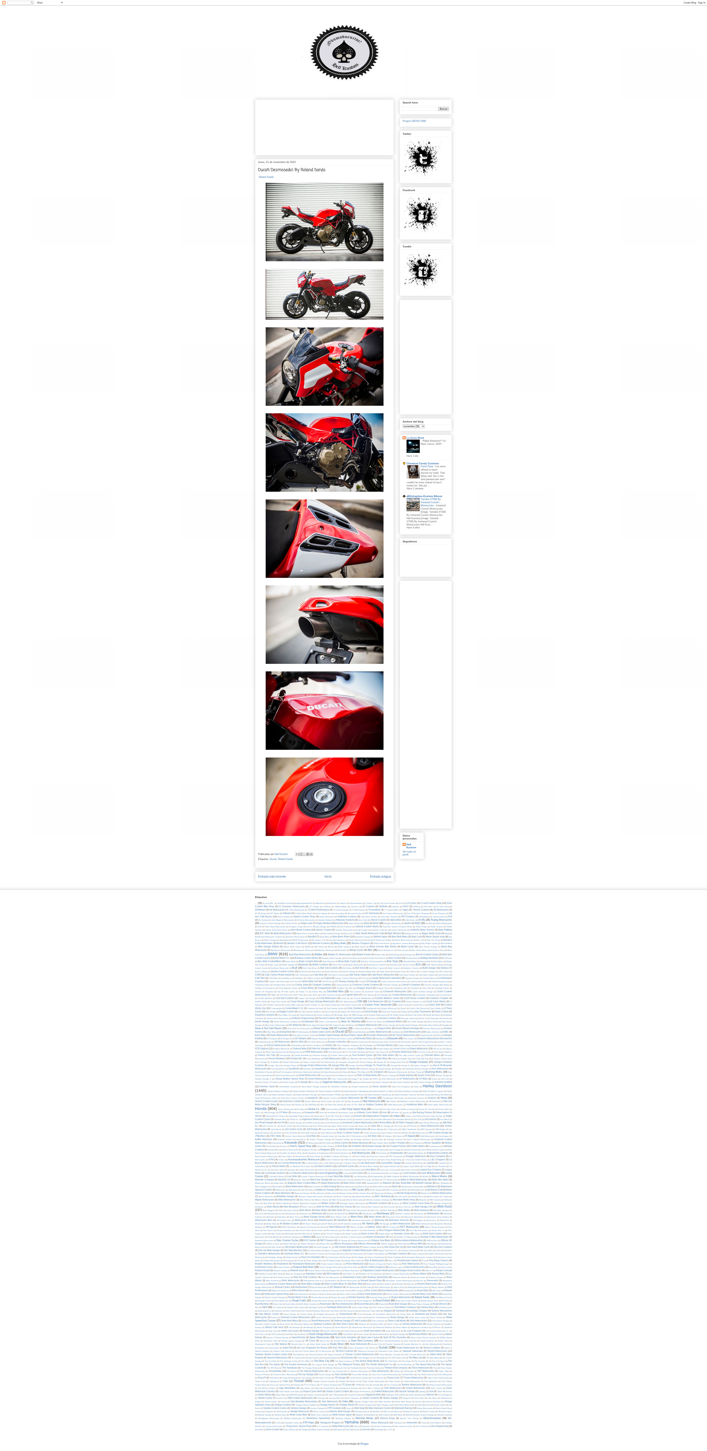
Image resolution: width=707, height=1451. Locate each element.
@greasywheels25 (304, 903)
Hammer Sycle (267, 1086)
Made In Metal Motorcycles (414, 1179)
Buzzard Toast (399, 972)
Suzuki (383, 1347)
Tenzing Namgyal (330, 1358)
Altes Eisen (410, 920)
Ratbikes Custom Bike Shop (270, 1274)
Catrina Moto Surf (309, 981)
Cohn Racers (367, 995)
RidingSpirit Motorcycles (418, 1287)
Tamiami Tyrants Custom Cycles (271, 1354)
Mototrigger (418, 1220)
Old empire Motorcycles (296, 1247)
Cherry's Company (411, 984)
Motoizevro (418, 1214)
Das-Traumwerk (423, 1011)
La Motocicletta (312, 1163)
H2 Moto (315, 1082)
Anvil (375, 923)
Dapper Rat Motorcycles (351, 1012)
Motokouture (433, 1213)
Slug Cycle (273, 1331)
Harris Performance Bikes (266, 1098)
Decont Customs (327, 1018)
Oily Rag (430, 1244)
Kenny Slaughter (432, 1143)
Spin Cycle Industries (346, 1337)
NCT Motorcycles (409, 1226)
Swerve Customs (431, 1347)
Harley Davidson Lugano (432, 1091)
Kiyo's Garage (394, 1150)
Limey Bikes (370, 1169)
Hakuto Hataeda (382, 1082)
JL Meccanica (392, 1129)
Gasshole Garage (367, 1069)
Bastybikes (284, 940)
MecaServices (319, 1193)
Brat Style (392, 961)
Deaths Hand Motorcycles (278, 1018)
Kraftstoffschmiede (415, 1153)
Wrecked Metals (364, 1418)
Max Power (344, 1190)
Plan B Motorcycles (374, 1260)
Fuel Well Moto (352, 1059)
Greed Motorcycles (317, 1078)
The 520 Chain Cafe (396, 1358)
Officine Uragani (387, 1244)
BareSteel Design (362, 937)
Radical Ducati (262, 1270)
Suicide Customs (393, 1344)
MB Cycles (358, 1189)
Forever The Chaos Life (379, 1052)
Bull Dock (360, 968)
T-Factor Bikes (309, 1351)
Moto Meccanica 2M (287, 1210)
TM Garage (409, 1371)
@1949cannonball (285, 903)
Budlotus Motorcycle (280, 968)
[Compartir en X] (304, 854)
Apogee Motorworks (392, 923)
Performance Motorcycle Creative (418, 1257)
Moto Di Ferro (323, 1206)
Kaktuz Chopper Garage (320, 1139)
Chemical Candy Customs (423, 463)
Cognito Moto (351, 995)
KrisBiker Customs (331, 1156)
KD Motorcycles (312, 1143)
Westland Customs (411, 1412)
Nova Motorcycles (332, 1237)
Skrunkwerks (294, 1327)
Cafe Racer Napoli (358, 974)
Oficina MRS (416, 1243)
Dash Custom (442, 1011)
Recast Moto (438, 1273)
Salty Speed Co (264, 1311)
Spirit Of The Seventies (394, 1337)
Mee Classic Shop (363, 1193)
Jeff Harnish (412, 1126)
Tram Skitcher (378, 1378)
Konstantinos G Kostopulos (317, 1153)
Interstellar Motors (403, 1119)
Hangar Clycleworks (360, 1087)
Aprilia (407, 923)
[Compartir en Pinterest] (311, 854)
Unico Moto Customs (371, 1388)
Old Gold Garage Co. (323, 1247)
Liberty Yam (323, 1170)
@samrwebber (356, 903)
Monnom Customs (378, 1203)
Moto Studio (404, 1210)
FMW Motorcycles (314, 1052)
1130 (401, 903)
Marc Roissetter (442, 1183)
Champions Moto (262, 985)
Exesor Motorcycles (277, 1045)
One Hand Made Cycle (418, 1247)
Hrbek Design (270, 1113)
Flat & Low (437, 1049)
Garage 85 (381, 1062)
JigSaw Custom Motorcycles (353, 1129)
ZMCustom (337, 1430)
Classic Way (317, 992)
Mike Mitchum (305, 1200)
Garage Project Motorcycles (314, 1065)
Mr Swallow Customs (350, 1224)
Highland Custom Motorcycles (412, 1101)
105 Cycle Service (387, 903)
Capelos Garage (412, 978)
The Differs (305, 1361)
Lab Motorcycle (368, 1163)
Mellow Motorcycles (442, 1193)
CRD (359, 1001)
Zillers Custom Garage (320, 1430)
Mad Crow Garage (319, 1179)
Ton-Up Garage (306, 1374)
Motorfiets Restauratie (361, 1220)
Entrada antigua (380, 876)
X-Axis (278, 1423)
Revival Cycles (282, 1287)
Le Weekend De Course (300, 1166)
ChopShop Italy (400, 988)
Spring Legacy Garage (291, 1341)
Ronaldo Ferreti (264, 1301)
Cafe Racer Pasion (407, 975)
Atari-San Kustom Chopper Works (397, 927)
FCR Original (261, 1048)
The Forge (406, 1361)
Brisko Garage (288, 965)
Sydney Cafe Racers (282, 1351)
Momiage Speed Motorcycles (352, 1203)
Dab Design (271, 1012)
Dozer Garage (321, 1028)
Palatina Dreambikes (376, 1254)
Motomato (281, 1217)
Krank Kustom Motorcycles (266, 1156)
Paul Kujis (346, 1257)
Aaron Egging (322, 913)
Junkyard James (327, 1136)
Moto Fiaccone (404, 1207)
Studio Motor (337, 1344)
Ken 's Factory (398, 1143)
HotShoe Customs (408, 1109)
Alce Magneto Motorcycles (283, 920)
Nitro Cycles (276, 1234)
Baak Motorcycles (282, 933)
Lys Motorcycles (360, 1176)
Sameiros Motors (319, 1311)
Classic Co (303, 992)
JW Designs (387, 1136)
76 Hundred (374, 909)
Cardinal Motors (429, 978)
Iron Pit (280, 1122)
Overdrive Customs (316, 1254)
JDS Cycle (398, 1126)
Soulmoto (302, 1334)
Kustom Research (333, 1160)
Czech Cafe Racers (418, 1008)
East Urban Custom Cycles (303, 1035)
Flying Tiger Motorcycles (276, 1052)
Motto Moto (271, 1224)
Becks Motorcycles (357, 940)
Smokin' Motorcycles (332, 1331)
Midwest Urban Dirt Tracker (437, 1196)
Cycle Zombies (354, 1008)
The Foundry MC (421, 1361)
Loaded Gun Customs (430, 1169)
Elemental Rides (364, 1038)
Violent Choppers (365, 1405)
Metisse (329, 1196)
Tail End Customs (344, 1351)
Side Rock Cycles (345, 1324)
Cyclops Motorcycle (388, 1008)
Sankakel (400, 1310)
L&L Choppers (438, 1159)
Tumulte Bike (378, 1385)
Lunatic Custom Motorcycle (312, 1176)
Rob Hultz (436, 1291)
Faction (329, 1045)
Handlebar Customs (339, 1087)
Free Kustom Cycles (362, 1055)
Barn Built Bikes (400, 936)
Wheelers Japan (445, 1412)
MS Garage (384, 1224)
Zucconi (367, 1429)
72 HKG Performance (318, 909)
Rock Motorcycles (329, 1294)
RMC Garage (357, 1291)
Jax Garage (385, 1126)
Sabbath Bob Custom (295, 1307)
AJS (450, 916)
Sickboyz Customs (322, 1324)
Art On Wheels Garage (316, 927)
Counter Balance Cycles (387, 998)
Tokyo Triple (444, 1371)
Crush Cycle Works (436, 1001)
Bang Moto (324, 937)
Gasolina (307, 1069)
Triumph (299, 1381)
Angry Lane (306, 923)
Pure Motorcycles (410, 1263)
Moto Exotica (389, 1207)
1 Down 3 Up (371, 903)
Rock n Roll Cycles (348, 1294)
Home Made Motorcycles (438, 1105)
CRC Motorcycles (346, 1002)
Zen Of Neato (422, 1426)
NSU (391, 1237)
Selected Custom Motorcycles (295, 1317)
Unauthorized (329, 1388)
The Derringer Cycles (289, 1361)
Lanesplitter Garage (391, 1163)
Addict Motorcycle (326, 917)
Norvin (319, 1237)
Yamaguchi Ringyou (330, 1422)
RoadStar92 (408, 1291)
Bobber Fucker (363, 954)
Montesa (395, 1203)
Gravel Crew (424, 1075)
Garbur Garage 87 (421, 1065)
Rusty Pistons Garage (420, 1304)
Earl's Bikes (261, 1035)
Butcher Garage (349, 972)
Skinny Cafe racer (274, 1327)
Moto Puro (375, 1210)
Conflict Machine (265, 998)
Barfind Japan (381, 936)
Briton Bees (338, 965)
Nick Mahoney (332, 1230)
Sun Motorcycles (432, 1344)
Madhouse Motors (262, 1183)
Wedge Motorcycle (300, 1411)
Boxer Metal (290, 961)
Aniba (366, 923)
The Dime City (321, 1361)
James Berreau (302, 1126)
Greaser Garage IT (263, 1079)
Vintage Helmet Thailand (306, 1405)
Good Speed (326, 1075)
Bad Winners (394, 933)
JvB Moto (372, 1136)
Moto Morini (305, 1210)
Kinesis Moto (273, 1150)
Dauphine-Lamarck (264, 1015)
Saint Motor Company (405, 1307)
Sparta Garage (398, 1334)
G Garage (262, 1062)
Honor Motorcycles (286, 1109)
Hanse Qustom (379, 1086)
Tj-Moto (397, 1371)
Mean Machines (283, 1193)
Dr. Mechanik (358, 1028)
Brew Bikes (438, 961)
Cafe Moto (318, 974)
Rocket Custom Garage (275, 1297)
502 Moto (428, 907)
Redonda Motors (400, 1277)
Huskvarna (296, 1113)
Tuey (367, 1385)
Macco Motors (439, 1176)
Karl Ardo (379, 1139)
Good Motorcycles (308, 1075)
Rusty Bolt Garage (398, 1304)
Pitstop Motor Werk (352, 1261)
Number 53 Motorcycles (407, 1237)
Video (345, 1401)
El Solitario (301, 1038)
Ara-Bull (429, 923)
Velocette (321, 1398)
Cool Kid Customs (285, 998)
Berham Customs (321, 943)
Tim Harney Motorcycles (312, 1371)
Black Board (360, 947)
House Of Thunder (427, 1109)
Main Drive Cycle (352, 1183)
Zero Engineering (440, 1426)
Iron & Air (418, 1119)
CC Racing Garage (344, 981)
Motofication (368, 1214)
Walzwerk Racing (403, 1408)
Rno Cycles (372, 1290)
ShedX (305, 1321)
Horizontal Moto (332, 1109)
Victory (283, 1402)
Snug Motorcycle (393, 1331)
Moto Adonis (273, 1206)
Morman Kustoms (441, 1203)
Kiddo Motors (418, 1146)
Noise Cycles (367, 1233)
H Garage (303, 1082)
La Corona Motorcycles (289, 1163)
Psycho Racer (392, 1264)
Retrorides (399, 1284)
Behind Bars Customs (403, 940)
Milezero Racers (321, 1200)
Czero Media (435, 1008)
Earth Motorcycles (279, 1035)
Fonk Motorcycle (335, 1052)
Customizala (276, 1008)
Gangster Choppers (347, 1062)
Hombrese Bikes (415, 1104)
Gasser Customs (347, 1068)
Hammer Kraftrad (443, 1082)
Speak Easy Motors (418, 1334)
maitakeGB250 (373, 1183)
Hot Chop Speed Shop (354, 1109)
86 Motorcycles (441, 909)
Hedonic (432, 1098)
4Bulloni (395, 907)
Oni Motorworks (314, 1250)
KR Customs (381, 1153)
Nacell (323, 1227)
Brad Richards (329, 961)
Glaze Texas (416, 1072)
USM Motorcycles (296, 1395)
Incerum (358, 1116)
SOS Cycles (276, 1334)
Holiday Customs (374, 1104)
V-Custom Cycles (354, 1395)
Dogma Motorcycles (368, 1025)
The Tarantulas (289, 1368)
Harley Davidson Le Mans (383, 1091)
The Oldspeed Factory (349, 1364)
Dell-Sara (372, 1018)
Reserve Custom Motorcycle (283, 1284)
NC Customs (391, 1227)
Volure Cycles (439, 1405)
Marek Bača (277, 1187)
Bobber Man (380, 955)
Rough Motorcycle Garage (323, 1301)
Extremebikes (296, 1045)
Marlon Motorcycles (380, 1187)
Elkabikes (380, 1039)
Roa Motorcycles (389, 1290)
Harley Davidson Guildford (330, 1091)
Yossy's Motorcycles (274, 1426)
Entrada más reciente (272, 876)
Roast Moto (422, 1290)
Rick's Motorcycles (382, 1287)
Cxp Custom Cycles (335, 1008)
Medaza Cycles (345, 1193)
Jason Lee (362, 1126)
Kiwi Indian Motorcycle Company (371, 1150)
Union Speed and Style (289, 1391)
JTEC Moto (275, 1136)
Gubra (434, 1079)
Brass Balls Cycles (347, 961)
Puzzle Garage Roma (328, 1267)
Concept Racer (445, 995)
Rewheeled (301, 1287)
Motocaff (341, 1214)
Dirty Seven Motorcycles (275, 1025)
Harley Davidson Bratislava (304, 1091)
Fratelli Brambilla (301, 1055)
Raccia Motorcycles (415, 1267)
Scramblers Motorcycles (386, 1314)
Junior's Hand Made (293, 1136)
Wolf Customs (384, 1415)
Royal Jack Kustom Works (406, 1301)
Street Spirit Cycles (318, 1344)
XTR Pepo (308, 1422)
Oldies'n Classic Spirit (372, 1247)
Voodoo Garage (298, 1408)
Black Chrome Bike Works (383, 946)
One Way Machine (293, 1250)
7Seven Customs (421, 909)
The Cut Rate (271, 1361)
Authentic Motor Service (422, 930)
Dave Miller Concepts (287, 1015)
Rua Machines (262, 1304)
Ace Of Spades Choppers (418, 913)
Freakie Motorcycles (339, 1055)
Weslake (376, 1412)
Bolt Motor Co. (282, 958)
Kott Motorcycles (361, 1152)
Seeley (274, 1317)
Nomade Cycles (402, 1233)
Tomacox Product (262, 1374)
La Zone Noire (415, 437)
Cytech (403, 1008)
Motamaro (259, 1207)
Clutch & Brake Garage (422, 992)
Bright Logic (273, 965)
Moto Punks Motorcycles (356, 1210)
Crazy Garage (297, 1001)
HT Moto (283, 1112)
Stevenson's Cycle (263, 1344)
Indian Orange (436, 1116)
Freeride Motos (432, 1055)
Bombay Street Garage (332, 958)
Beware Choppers (361, 943)
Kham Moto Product (325, 1146)
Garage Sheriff (355, 1065)
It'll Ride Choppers (405, 1122)
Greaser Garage (442, 1075)
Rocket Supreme (357, 1297)
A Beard (287, 913)
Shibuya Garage (342, 1320)
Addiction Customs (347, 916)
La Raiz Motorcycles (330, 1163)
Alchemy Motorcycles (306, 920)
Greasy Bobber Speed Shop (289, 1078)
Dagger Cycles (286, 1011)
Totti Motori (274, 1378)
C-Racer (412, 972)
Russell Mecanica (366, 1304)
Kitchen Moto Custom (345, 1150)
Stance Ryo (325, 1341)
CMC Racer (284, 995)
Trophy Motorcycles (412, 1381)
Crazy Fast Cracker (279, 1002)
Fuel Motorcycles (332, 1058)
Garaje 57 (406, 1065)
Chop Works (307, 988)
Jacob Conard (286, 1126)
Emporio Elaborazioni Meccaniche (435, 1038)
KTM (271, 1159)
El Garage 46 (286, 1039)
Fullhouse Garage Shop (401, 1059)
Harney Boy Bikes (441, 1095)
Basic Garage (270, 940)
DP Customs (341, 1028)
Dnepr (351, 1025)
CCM (360, 981)
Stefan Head (443, 1341)
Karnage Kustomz (395, 1139)
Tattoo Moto (436, 1354)
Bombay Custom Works (306, 958)
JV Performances (356, 1136)
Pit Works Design (333, 1261)
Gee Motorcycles (440, 1068)
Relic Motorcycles (291, 1280)
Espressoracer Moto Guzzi (383, 1042)
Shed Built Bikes (289, 1320)
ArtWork (333, 927)
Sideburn (362, 1324)
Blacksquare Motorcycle (304, 950)
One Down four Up (393, 1247)
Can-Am (365, 978)
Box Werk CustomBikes (269, 961)
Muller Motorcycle (423, 1224)
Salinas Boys (427, 1307)
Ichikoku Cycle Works (368, 1112)
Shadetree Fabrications (376, 1317)
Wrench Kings (387, 1418)
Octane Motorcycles (359, 1240)
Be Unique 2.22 (319, 940)
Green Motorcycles (339, 1079)
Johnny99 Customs (309, 1133)
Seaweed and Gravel (426, 1314)
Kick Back (343, 1146)
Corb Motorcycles (328, 998)
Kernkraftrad (271, 1146)
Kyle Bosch (372, 1160)
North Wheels (273, 1237)
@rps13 (343, 903)
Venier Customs (371, 1398)
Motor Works (375, 1217)
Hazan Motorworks (350, 1098)
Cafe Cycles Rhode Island (278, 974)
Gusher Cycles (288, 1082)
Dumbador (396, 1032)
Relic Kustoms (272, 1281)
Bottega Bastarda (429, 958)
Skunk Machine (341, 1327)
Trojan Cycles (394, 1381)
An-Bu (421, 919)
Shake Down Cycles (417, 1317)
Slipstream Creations (419, 1327)
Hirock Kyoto (285, 1105)
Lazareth (442, 1163)
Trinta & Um (260, 1381)
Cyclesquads (371, 1008)
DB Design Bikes (341, 1015)
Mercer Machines (265, 1196)
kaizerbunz (301, 1139)
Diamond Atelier (394, 1021)
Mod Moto (267, 1203)
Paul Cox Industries (311, 1257)
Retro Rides (372, 1284)
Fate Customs (428, 1045)
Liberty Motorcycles (307, 1170)
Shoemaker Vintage (440, 1321)
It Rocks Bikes (385, 1122)
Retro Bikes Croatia (311, 1284)
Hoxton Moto (443, 1109)
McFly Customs (392, 1190)
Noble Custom (351, 1234)
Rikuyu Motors (438, 1287)
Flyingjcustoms (295, 1052)
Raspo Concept (444, 1270)
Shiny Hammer (378, 1321)
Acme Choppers (439, 913)
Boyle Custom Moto (309, 961)
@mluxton (332, 903)
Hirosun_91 (300, 1105)
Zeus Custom (272, 1429)
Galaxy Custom (309, 1062)
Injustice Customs (363, 1119)
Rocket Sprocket (338, 1297)
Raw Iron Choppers (294, 1274)
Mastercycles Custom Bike (412, 1187)
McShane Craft (435, 1189)
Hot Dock (375, 1109)
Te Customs (296, 1358)
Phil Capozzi (288, 1261)
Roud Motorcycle (282, 1301)
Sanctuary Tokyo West (370, 1311)
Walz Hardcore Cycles (379, 1408)
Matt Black (293, 1190)
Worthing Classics (343, 1418)
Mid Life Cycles (401, 1196)
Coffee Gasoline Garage (331, 995)
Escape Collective (337, 1041)
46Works (383, 906)
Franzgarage (285, 1055)
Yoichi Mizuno (436, 1423)
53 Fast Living (442, 907)
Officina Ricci (432, 1240)
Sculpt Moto (405, 1314)
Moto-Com (259, 1214)
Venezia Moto (335, 1398)
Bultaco (445, 968)
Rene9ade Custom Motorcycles (399, 1281)
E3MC (445, 1032)
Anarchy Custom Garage (270, 923)
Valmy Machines (415, 1395)
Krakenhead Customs (438, 1153)
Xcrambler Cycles (291, 1423)
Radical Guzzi (297, 1270)
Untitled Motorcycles (384, 1391)
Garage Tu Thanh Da (375, 1065)
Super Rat (288, 1347)
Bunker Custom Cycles (282, 971)
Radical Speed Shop (317, 1270)
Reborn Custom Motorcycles (397, 1274)
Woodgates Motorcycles (268, 1418)
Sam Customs (292, 1311)
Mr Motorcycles (331, 1224)
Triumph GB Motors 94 (348, 1381)
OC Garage (343, 1240)
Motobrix (330, 1214)
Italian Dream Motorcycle (428, 1123)
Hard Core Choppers (401, 1087)
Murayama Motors (441, 1224)
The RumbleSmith (404, 1365)
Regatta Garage (436, 1277)
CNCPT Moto (298, 995)
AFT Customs (408, 916)
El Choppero (272, 1039)
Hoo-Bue (301, 1109)
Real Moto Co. (349, 1274)
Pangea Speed (417, 1254)
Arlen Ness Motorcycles (275, 927)
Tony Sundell (341, 1374)
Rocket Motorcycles (320, 1297)
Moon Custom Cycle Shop (416, 1203)
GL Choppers (377, 1072)
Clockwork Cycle (372, 992)
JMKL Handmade (409, 1129)
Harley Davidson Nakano (282, 1095)
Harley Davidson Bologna (278, 1091)
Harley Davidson (437, 1086)
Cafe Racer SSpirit (426, 975)
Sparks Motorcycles (380, 1334)
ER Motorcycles (283, 1041)
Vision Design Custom (385, 1405)
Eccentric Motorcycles (378, 1035)
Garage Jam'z (274, 1065)
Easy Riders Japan (353, 1035)
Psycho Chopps (376, 1264)
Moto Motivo (321, 1210)
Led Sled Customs (323, 1166)
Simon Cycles (393, 1324)
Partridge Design (275, 1257)
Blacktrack (342, 950)
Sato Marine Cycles (269, 1314)
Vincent (418, 1402)
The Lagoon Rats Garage (323, 1365)
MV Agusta (271, 1227)
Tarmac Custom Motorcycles (359, 1354)
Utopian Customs (314, 1395)
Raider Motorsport (351, 1270)
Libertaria (291, 1170)
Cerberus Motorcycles (419, 981)
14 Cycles (411, 903)
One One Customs (443, 1247)
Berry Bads (340, 943)
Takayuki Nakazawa (412, 1351)
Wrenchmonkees (432, 1418)
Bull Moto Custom (376, 968)
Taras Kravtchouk (316, 1354)
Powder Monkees (264, 1263)
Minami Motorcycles (354, 1200)
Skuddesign (308, 1327)
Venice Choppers (351, 1398)
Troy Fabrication (431, 1381)
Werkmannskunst (362, 1412)
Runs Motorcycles (344, 1304)
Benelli (279, 943)
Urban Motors (264, 1394)
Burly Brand (317, 972)
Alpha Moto (395, 920)
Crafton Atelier (261, 1002)
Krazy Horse (315, 1156)
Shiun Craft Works (397, 1320)
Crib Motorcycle (376, 1001)
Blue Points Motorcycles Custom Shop (427, 950)
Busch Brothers (331, 972)
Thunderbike (275, 1371)
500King (416, 907)
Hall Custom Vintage (422, 1082)
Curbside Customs (274, 1005)
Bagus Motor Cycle (431, 933)
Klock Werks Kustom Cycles (433, 1150)
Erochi (322, 1042)
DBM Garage (357, 1015)
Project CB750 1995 (414, 120)
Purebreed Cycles (264, 1267)
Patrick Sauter (292, 1257)
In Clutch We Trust (331, 1116)
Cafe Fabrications (302, 975)
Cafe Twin (260, 978)
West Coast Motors (391, 1412)
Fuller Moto (381, 1058)
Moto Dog (360, 1207)
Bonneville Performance (375, 958)
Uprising (422, 1391)
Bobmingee (408, 955)
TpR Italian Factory (323, 1378)
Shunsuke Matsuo (302, 1324)
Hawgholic (313, 1098)
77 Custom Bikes (391, 910)
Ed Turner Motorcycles (404, 1035)
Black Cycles (407, 946)
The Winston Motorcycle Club (334, 1368)
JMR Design (440, 1129)
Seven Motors (322, 1317)
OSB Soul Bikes (426, 1250)
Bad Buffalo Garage (331, 933)
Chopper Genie (383, 988)
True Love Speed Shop (280, 1385)
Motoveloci (444, 1220)
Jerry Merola (276, 1129)
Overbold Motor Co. (294, 1253)
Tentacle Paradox (312, 1358)
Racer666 (433, 1267)
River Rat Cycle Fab (340, 1291)
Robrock (315, 1294)
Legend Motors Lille (391, 1166)
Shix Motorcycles (418, 1320)
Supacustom (273, 1348)
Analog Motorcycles (441, 919)
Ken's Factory (415, 1143)
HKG (322, 1105)
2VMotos (327, 907)
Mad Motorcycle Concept (343, 1180)
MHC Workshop (383, 1196)
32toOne (354, 907)
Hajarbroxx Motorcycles (362, 1082)
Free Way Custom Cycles (410, 1055)
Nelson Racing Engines (435, 1227)
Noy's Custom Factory (353, 1237)
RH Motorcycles (353, 1287)
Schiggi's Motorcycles (326, 1314)
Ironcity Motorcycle (331, 1123)
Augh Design (362, 930)
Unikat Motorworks (415, 1388)
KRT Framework (395, 1156)
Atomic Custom (323, 930)
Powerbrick (282, 1263)
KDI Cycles (326, 1143)
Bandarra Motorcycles (295, 937)
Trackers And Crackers (359, 1378)
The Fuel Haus (438, 1361)
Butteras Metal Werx (367, 972)
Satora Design (290, 1314)
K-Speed (410, 1136)
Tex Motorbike (379, 1358)
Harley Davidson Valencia (405, 1095)
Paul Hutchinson (332, 1257)
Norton (306, 1236)
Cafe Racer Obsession (382, 974)
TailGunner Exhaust (365, 1351)
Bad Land (348, 933)
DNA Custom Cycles (336, 1025)
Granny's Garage (388, 1075)
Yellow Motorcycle (379, 1422)
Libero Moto (279, 1170)
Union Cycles (436, 1388)
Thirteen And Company (396, 1368)
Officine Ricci (324, 1244)
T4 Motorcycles (325, 1351)
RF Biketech (336, 1287)
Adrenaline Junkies (369, 917)
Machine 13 (284, 1179)
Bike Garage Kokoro (268, 946)
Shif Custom (361, 1320)
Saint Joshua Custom (381, 1307)
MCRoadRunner (417, 1190)
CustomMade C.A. (294, 1008)
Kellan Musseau (360, 1143)
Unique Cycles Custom (337, 1391)
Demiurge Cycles (407, 1018)
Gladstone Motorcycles (397, 1072)
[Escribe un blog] (301, 854)
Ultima (317, 1388)
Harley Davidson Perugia (306, 1095)
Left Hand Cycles (346, 1166)
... (256, 903)
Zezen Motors (289, 1430)
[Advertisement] (324, 126)
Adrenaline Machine (389, 917)
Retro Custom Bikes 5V (336, 1284)
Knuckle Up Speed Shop (291, 1153)
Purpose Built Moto (303, 1267)
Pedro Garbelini (394, 1257)
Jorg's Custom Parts (389, 1133)
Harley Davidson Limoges (408, 1091)
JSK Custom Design (438, 1132)
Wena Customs (319, 1412)
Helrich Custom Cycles (266, 1101)
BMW (272, 954)
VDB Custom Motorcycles (300, 1398)
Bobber (318, 954)
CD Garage (371, 981)
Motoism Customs (402, 1214)
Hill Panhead (434, 1101)
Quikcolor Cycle (395, 1267)
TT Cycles (346, 1384)
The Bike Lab (415, 1357)
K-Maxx (398, 1136)
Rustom (382, 1304)
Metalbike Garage (285, 1196)
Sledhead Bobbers (384, 1327)
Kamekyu (358, 1139)
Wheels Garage (264, 1415)
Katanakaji (276, 1143)
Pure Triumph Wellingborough (436, 1264)
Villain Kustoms (384, 1402)
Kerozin (283, 1146)
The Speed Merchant (426, 1364)
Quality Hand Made (349, 1267)
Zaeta (356, 1426)
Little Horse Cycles (408, 1170)
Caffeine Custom (314, 978)
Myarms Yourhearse (308, 1227)
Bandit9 (312, 936)
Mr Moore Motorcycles (312, 1224)
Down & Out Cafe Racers (268, 1028)
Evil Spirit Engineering (424, 1042)
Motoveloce (431, 1220)
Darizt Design (371, 1011)
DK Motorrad (295, 1025)
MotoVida (259, 1224)
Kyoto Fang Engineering (390, 1160)
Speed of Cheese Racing (277, 1337)
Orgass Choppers (331, 1250)
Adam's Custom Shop (304, 916)
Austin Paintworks (399, 930)
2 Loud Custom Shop (431, 903)
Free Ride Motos (385, 1055)
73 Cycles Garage (341, 910)
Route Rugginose (364, 1301)
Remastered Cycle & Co (314, 1281)
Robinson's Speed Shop (277, 1294)
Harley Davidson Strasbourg (379, 1095)
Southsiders (348, 1334)
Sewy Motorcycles (339, 1317)
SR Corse (310, 1340)
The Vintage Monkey (310, 1368)
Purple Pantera (283, 1267)
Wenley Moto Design (340, 1411)
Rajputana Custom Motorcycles (378, 1270)
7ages (405, 909)
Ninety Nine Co (438, 1230)
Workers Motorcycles (293, 1418)
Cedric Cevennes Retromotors (394, 981)
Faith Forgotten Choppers (348, 1045)
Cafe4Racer (286, 978)
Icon (385, 1112)
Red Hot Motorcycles (330, 1277)
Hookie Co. (314, 1109)
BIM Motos (319, 947)
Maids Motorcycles (330, 1183)
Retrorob (410, 1284)
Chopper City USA (345, 988)
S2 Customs (278, 1307)
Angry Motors (354, 923)
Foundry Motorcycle (402, 1052)
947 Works (274, 913)
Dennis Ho (422, 1018)
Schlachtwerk (346, 1314)
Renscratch (432, 1280)
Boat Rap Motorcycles (300, 954)
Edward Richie (426, 1035)
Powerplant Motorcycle (303, 1263)
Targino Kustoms (334, 1354)
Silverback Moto (377, 1324)
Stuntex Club (376, 1344)
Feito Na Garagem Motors (324, 1048)
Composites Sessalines (426, 995)
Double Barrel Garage (408, 1025)
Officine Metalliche (308, 1244)
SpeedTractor (298, 1337)
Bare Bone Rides (341, 936)
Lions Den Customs (388, 1170)
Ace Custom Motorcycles (393, 913)
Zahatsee (366, 1426)
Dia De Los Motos (374, 1022)
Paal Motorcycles (356, 1254)
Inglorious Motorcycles (313, 1119)
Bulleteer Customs (411, 968)
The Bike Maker (432, 1358)
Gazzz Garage (385, 1069)
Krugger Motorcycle (416, 1156)
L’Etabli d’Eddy (420, 1160)
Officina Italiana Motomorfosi (408, 1240)
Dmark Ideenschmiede (315, 1025)
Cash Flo (293, 981)
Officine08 (402, 1244)
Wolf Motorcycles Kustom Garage (420, 1415)
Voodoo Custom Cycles (275, 1408)
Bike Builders (446, 943)
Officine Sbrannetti (367, 1243)
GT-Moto (423, 1078)
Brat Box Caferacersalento (372, 961)
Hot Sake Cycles (390, 1109)
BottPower (447, 958)
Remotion (332, 1281)
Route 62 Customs (346, 1301)
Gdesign (398, 1069)
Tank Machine (299, 1354)
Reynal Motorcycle (319, 1287)
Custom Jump (403, 1005)
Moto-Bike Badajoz (441, 1210)
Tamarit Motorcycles (437, 1351)
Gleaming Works (433, 1071)
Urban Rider (280, 1395)
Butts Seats (385, 972)
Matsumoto (280, 1190)
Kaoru (368, 1139)
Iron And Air (430, 1119)
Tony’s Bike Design (360, 1374)
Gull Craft (445, 1079)
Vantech (280, 1398)
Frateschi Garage (319, 1055)
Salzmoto (278, 1311)
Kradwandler (396, 1153)
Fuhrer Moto (367, 1059)
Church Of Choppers (264, 992)
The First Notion (391, 1361)
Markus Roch (363, 1187)
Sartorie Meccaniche (441, 1310)
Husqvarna (310, 1112)
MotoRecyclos (326, 1220)
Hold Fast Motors (335, 1105)
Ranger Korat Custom (410, 1270)
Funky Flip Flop (422, 1059)
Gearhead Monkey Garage (416, 1069)
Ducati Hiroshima (359, 1032)
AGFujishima (424, 917)
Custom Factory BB (352, 1005)
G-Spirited (275, 1062)
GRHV (375, 1079)
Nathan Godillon (357, 1227)
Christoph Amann (442, 988)
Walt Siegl (359, 1408)
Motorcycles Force (304, 1220)
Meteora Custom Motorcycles (310, 1196)
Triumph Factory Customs (324, 1381)
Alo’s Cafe (362, 920)
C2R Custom (443, 972)
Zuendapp (378, 1430)
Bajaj (447, 933)
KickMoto (356, 1146)
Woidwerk (371, 1415)
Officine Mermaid (290, 1244)
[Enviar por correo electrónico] (297, 854)
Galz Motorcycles (328, 1062)
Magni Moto (279, 1183)
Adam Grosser (284, 917)
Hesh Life (340, 1101)
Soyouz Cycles (363, 1334)
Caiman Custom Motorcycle (346, 978)
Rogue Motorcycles (401, 1297)
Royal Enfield (383, 1300)
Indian (396, 1115)
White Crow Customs (320, 1415)
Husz (322, 1113)
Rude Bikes (291, 1304)
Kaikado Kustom (285, 1139)
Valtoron (430, 1394)
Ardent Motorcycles (444, 923)
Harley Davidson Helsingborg (356, 1091)
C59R (258, 974)
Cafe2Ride (273, 978)
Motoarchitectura (274, 1214)
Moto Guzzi (444, 1206)
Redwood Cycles (418, 1277)
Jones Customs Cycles (348, 1132)
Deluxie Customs (387, 1018)
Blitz (370, 950)
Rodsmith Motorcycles (379, 1297)
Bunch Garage (261, 972)
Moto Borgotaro (291, 1206)
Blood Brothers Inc (386, 950)
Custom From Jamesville (378, 1004)
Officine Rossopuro (343, 1243)
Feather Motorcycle (281, 1049)
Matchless (432, 1186)
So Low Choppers (413, 1331)
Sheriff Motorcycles (320, 1320)
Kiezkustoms (434, 1146)
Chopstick (414, 988)
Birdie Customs (344, 947)
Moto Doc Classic (343, 1206)
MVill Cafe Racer (289, 1227)
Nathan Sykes (375, 1227)
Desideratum (308, 1021)
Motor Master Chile (338, 1217)
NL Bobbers (315, 1234)
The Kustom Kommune (296, 1364)
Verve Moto (419, 1398)
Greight (366, 1079)
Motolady (270, 1217)
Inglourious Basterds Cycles (340, 1119)
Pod (424, 1261)
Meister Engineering (407, 1193)
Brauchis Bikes (410, 961)
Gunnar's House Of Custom (267, 1082)
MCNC (404, 1190)
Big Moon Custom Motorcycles (405, 943)
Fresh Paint (427, 466)
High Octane (391, 1101)
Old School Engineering (347, 1247)
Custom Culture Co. (312, 1005)
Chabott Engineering (440, 981)
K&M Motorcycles (427, 1136)
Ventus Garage (390, 1398)
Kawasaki (290, 1142)
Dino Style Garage (415, 1022)
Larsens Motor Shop (414, 1163)
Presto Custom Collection (332, 1264)
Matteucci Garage (325, 1189)
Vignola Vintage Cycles (364, 1402)
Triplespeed (274, 1381)
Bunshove (303, 972)
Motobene (304, 1214)
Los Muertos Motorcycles (301, 1173)
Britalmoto (303, 964)
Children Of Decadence (265, 988)
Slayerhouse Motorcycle (362, 1327)
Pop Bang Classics (439, 1260)
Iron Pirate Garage (264, 1122)
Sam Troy (305, 1311)
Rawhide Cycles (314, 1273)
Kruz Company (437, 1156)
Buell (294, 967)
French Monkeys (276, 1058)
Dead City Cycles (415, 1015)
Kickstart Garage (373, 1146)
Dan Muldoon (315, 1012)
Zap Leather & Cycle (403, 1426)
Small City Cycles (290, 1331)
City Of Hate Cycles (286, 992)
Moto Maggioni (269, 1210)
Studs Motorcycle (358, 1344)
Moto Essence (374, 1207)
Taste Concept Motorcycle (415, 1354)
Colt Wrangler (382, 995)
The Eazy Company (343, 1361)
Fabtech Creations (314, 1045)
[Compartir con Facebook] (308, 854)
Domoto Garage (388, 1025)
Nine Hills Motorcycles (418, 1230)
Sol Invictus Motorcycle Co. (437, 1331)
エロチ (389, 1430)
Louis (345, 1173)
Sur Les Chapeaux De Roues (312, 1347)
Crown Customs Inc (414, 1002)
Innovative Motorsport (383, 1119)
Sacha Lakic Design (360, 1307)
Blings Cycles (357, 950)
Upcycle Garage (406, 1391)
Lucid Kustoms (409, 1173)
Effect (438, 1035)
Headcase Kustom (416, 1098)
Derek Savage (262, 1021)
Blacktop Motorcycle (325, 950)
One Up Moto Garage (269, 1250)
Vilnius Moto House (403, 1402)
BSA (418, 964)
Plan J (391, 1261)
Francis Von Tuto (266, 1055)
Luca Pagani (393, 1173)
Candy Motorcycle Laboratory (386, 978)
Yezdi (424, 1423)
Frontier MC (296, 1058)
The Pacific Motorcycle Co (379, 1364)
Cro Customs (394, 1001)
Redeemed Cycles (352, 1277)
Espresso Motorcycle (359, 1042)
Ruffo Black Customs (308, 1304)
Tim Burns (291, 1371)
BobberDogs (394, 955)
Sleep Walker (401, 1327)
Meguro (390, 1193)
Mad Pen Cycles (364, 1180)
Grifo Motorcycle (389, 1079)
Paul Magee (359, 1257)
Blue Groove (403, 950)
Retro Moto (357, 1284)
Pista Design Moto (315, 1261)
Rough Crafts (299, 1300)
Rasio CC (429, 1270)
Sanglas (388, 1310)
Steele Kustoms (427, 1341)
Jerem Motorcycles (429, 1126)
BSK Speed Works (435, 965)
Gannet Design (366, 1062)
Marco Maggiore (262, 1187)
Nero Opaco (268, 1230)
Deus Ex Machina (350, 1021)
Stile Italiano (281, 1344)
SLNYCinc (436, 1327)
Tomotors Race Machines (284, 1374)
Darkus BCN (406, 1012)
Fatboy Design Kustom (408, 1045)
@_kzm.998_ (268, 903)
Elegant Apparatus (319, 1039)
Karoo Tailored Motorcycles (418, 1139)
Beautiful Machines (337, 940)
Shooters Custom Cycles (265, 1324)
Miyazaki (422, 1200)
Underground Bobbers (348, 1388)
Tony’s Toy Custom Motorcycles (385, 1374)
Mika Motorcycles (287, 1199)
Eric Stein (312, 1042)
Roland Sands (266, 177)
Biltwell (308, 947)
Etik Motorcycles (404, 1042)
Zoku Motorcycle (352, 1430)
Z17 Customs (322, 1426)
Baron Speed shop (435, 936)
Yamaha (351, 1422)
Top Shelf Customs (426, 1374)
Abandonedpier (337, 913)
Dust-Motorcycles (412, 1032)
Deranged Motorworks (440, 1018)
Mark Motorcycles (347, 1187)
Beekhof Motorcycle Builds (379, 940)
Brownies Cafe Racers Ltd (400, 965)
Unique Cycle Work (312, 1391)
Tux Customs (392, 1385)
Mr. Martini (368, 1223)
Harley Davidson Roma (354, 1095)
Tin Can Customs (336, 1371)
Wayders (269, 1412)
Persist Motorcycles (271, 1261)
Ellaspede (392, 1038)
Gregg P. (355, 1079)
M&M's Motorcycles (411, 1176)
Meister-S (425, 1193)
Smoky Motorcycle (352, 1331)
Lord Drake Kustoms (275, 1173)
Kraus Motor (287, 1156)
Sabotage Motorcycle (337, 1307)
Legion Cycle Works (411, 1166)
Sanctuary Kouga (350, 1311)
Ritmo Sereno (298, 1290)
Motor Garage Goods (314, 1217)
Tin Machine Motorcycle (357, 1371)
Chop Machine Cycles (288, 988)
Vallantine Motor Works (395, 1395)
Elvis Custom (408, 1039)
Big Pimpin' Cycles (429, 943)
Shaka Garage (397, 1317)
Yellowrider (411, 1422)
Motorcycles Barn (263, 1220)
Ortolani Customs (408, 1250)
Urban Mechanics (444, 1391)
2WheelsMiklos (341, 907)
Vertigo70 (406, 1398)
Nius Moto (302, 1234)
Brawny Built (425, 961)
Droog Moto (286, 1032)
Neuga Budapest (284, 1230)
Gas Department (278, 1069)
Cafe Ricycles (443, 975)
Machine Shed (300, 1180)
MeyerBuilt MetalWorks (361, 1196)
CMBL (273, 995)
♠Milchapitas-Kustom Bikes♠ (424, 496)
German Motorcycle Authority (308, 1072)
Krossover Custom (377, 1156)
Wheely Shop (280, 1415)
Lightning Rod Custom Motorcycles (346, 1170)
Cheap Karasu (342, 985)
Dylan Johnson (432, 1032)
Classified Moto (335, 991)
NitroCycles (289, 1234)
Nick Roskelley (369, 1230)
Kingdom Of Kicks (309, 1150)
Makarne (387, 1183)
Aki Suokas (263, 920)
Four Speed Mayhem (443, 1052)
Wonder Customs (444, 1415)
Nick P (357, 1230)
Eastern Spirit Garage (329, 1035)
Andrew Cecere (290, 923)
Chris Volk (426, 988)
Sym (297, 1351)
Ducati (273, 859)
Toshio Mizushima (444, 1374)
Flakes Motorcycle (419, 1048)
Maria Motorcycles (294, 1186)
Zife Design (303, 1430)
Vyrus (348, 1408)
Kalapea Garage (342, 1139)
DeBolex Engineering (303, 1018)
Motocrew (353, 1213)
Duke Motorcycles (379, 1032)
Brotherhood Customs (376, 965)
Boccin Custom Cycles (427, 954)
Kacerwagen (444, 1136)
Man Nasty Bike (403, 1183)
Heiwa (444, 1097)
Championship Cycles (282, 985)
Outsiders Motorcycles (269, 1253)
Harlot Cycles (425, 1095)
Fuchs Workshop (313, 1059)
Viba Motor (432, 1398)
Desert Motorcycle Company (286, 1022)
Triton (285, 1381)
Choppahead (324, 988)
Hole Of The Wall (354, 1105)
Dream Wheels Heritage (407, 1028)
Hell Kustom (411, 846)
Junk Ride (311, 1136)
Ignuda (406, 1113)
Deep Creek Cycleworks (352, 1018)
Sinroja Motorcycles (412, 1324)
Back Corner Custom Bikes (308, 933)
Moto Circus (308, 1207)
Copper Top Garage (307, 998)
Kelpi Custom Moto (380, 1143)
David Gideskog (306, 1015)
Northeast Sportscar (291, 1237)
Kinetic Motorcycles (290, 1150)
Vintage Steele (347, 1405)
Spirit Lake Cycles (370, 1337)
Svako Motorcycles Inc (407, 1347)
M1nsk (425, 1176)
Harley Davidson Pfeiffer (331, 1095)
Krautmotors (301, 1156)
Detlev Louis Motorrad (328, 1022)
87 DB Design (261, 913)
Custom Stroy (418, 1005)
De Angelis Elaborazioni (376, 1015)
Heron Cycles (326, 1101)
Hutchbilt (331, 1113)
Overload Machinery (336, 1254)
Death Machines (433, 1015)
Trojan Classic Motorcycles (373, 1381)
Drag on (370, 1028)
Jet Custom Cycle (294, 1129)
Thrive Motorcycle (420, 1368)
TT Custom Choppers (329, 1385)
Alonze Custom (378, 920)
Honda (261, 1108)
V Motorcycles (338, 1395)
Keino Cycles (341, 1143)
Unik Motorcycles (393, 1388)
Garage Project (289, 1065)
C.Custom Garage (427, 972)
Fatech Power (443, 1045)
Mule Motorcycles (401, 1223)
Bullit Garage (429, 968)
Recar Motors (420, 1273)
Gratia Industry (406, 1075)
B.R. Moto (265, 933)
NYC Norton (310, 1240)
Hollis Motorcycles (395, 1105)
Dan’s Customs (331, 1012)
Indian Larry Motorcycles (416, 1116)
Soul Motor (289, 1334)
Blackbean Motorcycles (281, 950)
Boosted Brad (411, 958)
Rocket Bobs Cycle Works (425, 1294)
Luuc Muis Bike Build (338, 1176)
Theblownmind (357, 1368)
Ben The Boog (433, 940)
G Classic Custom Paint (442, 1059)
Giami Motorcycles (331, 1072)
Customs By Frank (315, 1008)
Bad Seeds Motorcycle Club (370, 933)
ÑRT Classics (327, 1240)
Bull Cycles (347, 968)
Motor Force (295, 1217)
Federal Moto (299, 1048)
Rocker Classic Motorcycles (397, 1294)
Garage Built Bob (397, 1062)
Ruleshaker (326, 1304)
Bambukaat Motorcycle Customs (268, 937)
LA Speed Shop (350, 1163)
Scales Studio (306, 1314)
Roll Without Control (443, 1297)
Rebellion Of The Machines (370, 1274)
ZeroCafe (259, 1430)
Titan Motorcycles (380, 1371)
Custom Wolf (433, 1004)
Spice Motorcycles (319, 1337)
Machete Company (264, 1179)
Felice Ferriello (347, 1049)
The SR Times (273, 1368)
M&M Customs (393, 1176)
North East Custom (432, 1233)
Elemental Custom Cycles (341, 1039)
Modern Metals (282, 1203)
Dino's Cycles (433, 1022)
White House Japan (342, 1414)
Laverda (430, 1163)
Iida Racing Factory (422, 1112)
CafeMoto (299, 978)
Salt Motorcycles (445, 1307)
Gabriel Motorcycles (291, 1062)
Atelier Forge (421, 927)
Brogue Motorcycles (354, 965)
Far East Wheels (385, 1045)
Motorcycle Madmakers (414, 1217)
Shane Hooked (436, 1317)
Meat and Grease (302, 1193)
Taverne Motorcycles (277, 1357)
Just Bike (342, 1136)
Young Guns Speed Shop (299, 1426)
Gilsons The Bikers (359, 1072)
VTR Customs (334, 1408)
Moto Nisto (337, 1210)
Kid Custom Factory (396, 1146)
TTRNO (358, 1385)
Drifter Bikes (271, 1032)
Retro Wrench (385, 1284)
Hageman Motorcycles (335, 1082)
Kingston (325, 1149)
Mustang (258, 1227)
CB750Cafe (327, 981)
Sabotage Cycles (316, 1307)
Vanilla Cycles (265, 1398)
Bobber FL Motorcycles (339, 954)
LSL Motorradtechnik (376, 1173)
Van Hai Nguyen (445, 1395)
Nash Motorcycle (337, 1227)
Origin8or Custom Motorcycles (357, 1250)
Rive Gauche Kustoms (318, 1291)
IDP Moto (395, 1113)
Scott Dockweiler (364, 1314)
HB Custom (370, 1097)
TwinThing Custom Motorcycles (439, 1385)
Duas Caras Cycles (321, 1032)
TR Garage (340, 1377)
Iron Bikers (444, 1119)
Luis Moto (292, 1176)
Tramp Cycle (393, 1377)
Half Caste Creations (401, 1082)
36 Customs (368, 906)
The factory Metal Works (367, 1361)
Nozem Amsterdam (375, 1237)
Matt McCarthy (307, 1190)
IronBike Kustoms (312, 1123)
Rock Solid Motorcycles (371, 1294)
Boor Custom (395, 958)
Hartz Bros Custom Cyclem (292, 1098)
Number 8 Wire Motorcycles (435, 1237)
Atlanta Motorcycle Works (276, 930)
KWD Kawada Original (353, 1160)
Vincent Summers (433, 1402)
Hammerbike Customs (288, 1087)
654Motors (260, 909)
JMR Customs (426, 1129)
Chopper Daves (364, 988)
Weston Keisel (428, 1412)
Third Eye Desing (373, 1368)
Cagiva (327, 978)
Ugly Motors (305, 1388)
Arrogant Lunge (296, 927)
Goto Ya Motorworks (367, 1075)
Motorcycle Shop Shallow (438, 1217)
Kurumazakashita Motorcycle (304, 1159)
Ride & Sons (399, 1287)
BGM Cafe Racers (381, 943)
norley (416, 1234)
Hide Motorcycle (371, 1101)
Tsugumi (296, 1385)
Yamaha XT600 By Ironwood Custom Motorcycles (431, 502)
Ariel (260, 927)
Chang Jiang (301, 984)
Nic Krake (318, 1230)
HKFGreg (312, 1105)
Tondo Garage (325, 1374)
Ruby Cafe (277, 1304)
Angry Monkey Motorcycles (329, 923)
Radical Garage (280, 1270)
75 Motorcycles (358, 910)
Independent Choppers (377, 1116)
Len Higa (427, 1166)
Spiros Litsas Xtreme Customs (423, 1337)
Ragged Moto (335, 1270)
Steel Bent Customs (362, 1340)
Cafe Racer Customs (336, 975)
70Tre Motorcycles (296, 910)
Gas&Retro (294, 1068)
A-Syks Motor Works (304, 913)
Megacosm (379, 1193)
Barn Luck (417, 936)
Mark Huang (330, 1186)
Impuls (316, 1116)
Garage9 (394, 1065)
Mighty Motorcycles (264, 1199)
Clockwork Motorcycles (394, 991)
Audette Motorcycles (344, 930)
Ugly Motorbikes (287, 1388)
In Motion (346, 1116)
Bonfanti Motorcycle (353, 958)
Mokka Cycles (328, 1203)
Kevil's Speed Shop (300, 1146)
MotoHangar (383, 1213)
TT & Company (310, 1385)
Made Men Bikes (440, 1179)
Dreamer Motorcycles (432, 1028)
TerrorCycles (347, 1357)
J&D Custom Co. (270, 1126)
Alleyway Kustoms (345, 920)
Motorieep (379, 1220)
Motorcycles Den (284, 1220)
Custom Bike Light (293, 1005)
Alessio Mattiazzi (326, 920)
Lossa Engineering (328, 1173)
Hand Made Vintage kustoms (314, 1087)
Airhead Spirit (439, 917)
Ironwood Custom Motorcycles (358, 1122)
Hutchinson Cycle (345, 1113)
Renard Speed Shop (371, 1280)
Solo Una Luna (261, 1334)
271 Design (314, 907)
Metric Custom (342, 1196)
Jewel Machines (328, 1129)
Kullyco (282, 1160)
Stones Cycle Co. (298, 1344)
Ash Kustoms (346, 927)
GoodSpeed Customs (344, 1075)
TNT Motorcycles (425, 1371)
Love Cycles (357, 1173)
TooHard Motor (408, 1374)
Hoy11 (257, 1113)
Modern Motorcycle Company (305, 1203)
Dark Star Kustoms (390, 1012)
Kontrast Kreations (340, 1153)
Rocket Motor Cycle (298, 1297)
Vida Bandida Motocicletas (303, 1401)
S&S (264, 1307)
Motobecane (290, 1214)
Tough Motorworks (290, 1378)
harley (416, 1087)
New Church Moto (303, 1230)
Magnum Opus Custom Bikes (302, 1183)
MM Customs (435, 1200)
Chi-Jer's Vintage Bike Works (436, 985)
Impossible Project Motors (300, 1116)
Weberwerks (282, 1412)
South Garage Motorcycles (323, 1334)
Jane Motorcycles (320, 1126)
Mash (395, 1186)
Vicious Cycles (271, 1402)
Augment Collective (379, 930)
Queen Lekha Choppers (373, 1267)
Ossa (438, 1250)
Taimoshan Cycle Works (388, 1351)
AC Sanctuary (372, 913)
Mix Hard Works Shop (404, 1199)
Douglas (445, 1025)
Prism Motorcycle (354, 1263)
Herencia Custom (292, 1101)
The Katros (274, 1364)
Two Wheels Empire (266, 1388)
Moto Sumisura (421, 1210)
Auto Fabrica (445, 929)
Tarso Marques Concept (389, 1354)
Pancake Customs (397, 1253)
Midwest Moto (417, 1196)
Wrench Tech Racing (409, 1418)
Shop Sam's (285, 1324)
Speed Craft (437, 1334)
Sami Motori (335, 1311)
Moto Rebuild (388, 1210)
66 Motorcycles (277, 909)
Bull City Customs (329, 968)
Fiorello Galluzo (383, 1049)
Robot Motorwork (301, 1294)
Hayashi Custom (330, 1098)
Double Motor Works (430, 1025)
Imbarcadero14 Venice (275, 1116)
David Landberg (323, 1015)
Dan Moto (302, 1012)
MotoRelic (342, 1220)
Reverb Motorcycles (427, 1284)
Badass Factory (411, 933)
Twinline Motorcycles (411, 1384)
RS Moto (445, 1301)
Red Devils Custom (281, 1277)
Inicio (328, 876)
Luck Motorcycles (430, 1173)
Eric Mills (299, 1041)
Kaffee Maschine (263, 1139)
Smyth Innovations (372, 1331)
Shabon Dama (356, 1317)
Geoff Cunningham (284, 1072)
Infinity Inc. (294, 1119)
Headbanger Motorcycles (393, 1098)
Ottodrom (448, 1250)
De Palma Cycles (397, 1015)
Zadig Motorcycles (341, 1426)
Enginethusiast (264, 1042)
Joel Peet (277, 1133)
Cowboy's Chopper (439, 998)
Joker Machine (327, 1133)
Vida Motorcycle (329, 1401)
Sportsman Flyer (270, 1341)
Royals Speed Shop (429, 1301)
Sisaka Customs (433, 1324)
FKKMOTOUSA (399, 1049)
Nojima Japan (385, 1234)
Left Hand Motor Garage (368, 1166)
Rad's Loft (445, 1267)
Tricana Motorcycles (413, 1377)
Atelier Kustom (436, 927)
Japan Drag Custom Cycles (343, 1126)
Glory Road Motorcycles (285, 1075)
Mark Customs (315, 1187)
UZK (327, 1395)
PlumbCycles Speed (407, 1260)
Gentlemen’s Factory (263, 1072)
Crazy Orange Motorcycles (321, 1001)
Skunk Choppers (324, 1327)
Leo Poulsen (440, 1166)
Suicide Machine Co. (413, 1344)
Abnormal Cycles (355, 913)
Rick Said (367, 1287)
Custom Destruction (332, 1005)
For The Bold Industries (355, 1052)
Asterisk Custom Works (367, 926)
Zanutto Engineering (382, 1426)
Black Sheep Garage (428, 947)
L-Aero (408, 1160)
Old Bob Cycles (274, 1247)
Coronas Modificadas (362, 998)
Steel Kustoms (410, 1341)
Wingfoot (359, 1415)
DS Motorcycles (302, 1032)
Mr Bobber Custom (289, 1223)
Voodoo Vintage (317, 1408)
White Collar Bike (298, 1414)
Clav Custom (355, 992)
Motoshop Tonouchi (399, 1220)
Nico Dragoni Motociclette (392, 1230)
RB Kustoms (332, 1273)
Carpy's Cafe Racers (277, 981)
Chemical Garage (390, 985)
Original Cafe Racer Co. (388, 1250)
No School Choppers (333, 1234)
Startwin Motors (340, 1341)
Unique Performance (362, 1391)
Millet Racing (337, 1200)
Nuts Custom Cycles (288, 1240)
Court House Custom (414, 998)
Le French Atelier (277, 1166)
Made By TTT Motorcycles (386, 1180)
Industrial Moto (280, 1119)
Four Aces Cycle (424, 1052)
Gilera (344, 1072)
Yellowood (398, 1423)
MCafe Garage (376, 1190)
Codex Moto (312, 995)
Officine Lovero (272, 1244)
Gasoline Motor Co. (324, 1068)
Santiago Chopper (418, 1310)
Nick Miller (346, 1230)
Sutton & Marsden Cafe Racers (361, 1348)
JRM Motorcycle (418, 1133)
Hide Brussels (353, 1101)
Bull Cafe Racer (310, 968)
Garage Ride (338, 1065)
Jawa (373, 1126)
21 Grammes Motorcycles (292, 906)
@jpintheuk (320, 903)
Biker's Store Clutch (292, 947)
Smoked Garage (311, 1331)
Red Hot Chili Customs (305, 1277)
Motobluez (317, 1213)
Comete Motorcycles (402, 995)
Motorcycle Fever (393, 1217)
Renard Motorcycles (348, 1281)
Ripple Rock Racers (280, 1291)
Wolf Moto (398, 1415)
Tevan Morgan (364, 1358)
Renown (419, 1281)
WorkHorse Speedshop (318, 1418)
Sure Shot (338, 1347)
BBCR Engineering (300, 940)
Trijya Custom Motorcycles (438, 1378)
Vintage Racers (327, 1405)
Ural (431, 1391)
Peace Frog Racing (376, 1257)
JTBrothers (260, 1136)
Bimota (331, 947)
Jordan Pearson (370, 1133)
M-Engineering (377, 1176)
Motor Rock (357, 1216)
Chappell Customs (321, 984)
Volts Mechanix (424, 1405)
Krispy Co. (347, 1156)
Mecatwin (332, 1193)
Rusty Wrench (440, 1304)
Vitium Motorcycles (406, 1405)
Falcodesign (368, 1045)
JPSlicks (404, 1133)
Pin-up (300, 1261)
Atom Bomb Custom (301, 930)
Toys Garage (306, 1378)
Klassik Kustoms (411, 1150)
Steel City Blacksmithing (389, 1341)
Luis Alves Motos (276, 1176)
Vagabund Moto (373, 1394)
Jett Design (312, 1129)
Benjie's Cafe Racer (297, 943)
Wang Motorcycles (425, 1408)
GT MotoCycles (407, 1078)
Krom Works (361, 1156)
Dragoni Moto (384, 1028)
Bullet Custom (394, 968)
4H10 (406, 906)
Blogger (364, 1443)
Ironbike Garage (295, 1123)
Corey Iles (345, 998)
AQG (417, 923)
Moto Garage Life (423, 1206)
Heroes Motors (311, 1101)
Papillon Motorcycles (436, 1254)
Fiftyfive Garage (365, 1048)
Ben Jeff (420, 940)
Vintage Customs (282, 1405)
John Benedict (291, 1133)
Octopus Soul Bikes (381, 1240)
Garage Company (418, 1062)
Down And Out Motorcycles (298, 1028)
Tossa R (262, 1377)
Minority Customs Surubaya (378, 1200)
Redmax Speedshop (377, 1277)
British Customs (320, 964)
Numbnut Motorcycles (264, 1240)
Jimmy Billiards (377, 1129)
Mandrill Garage (424, 1183)
